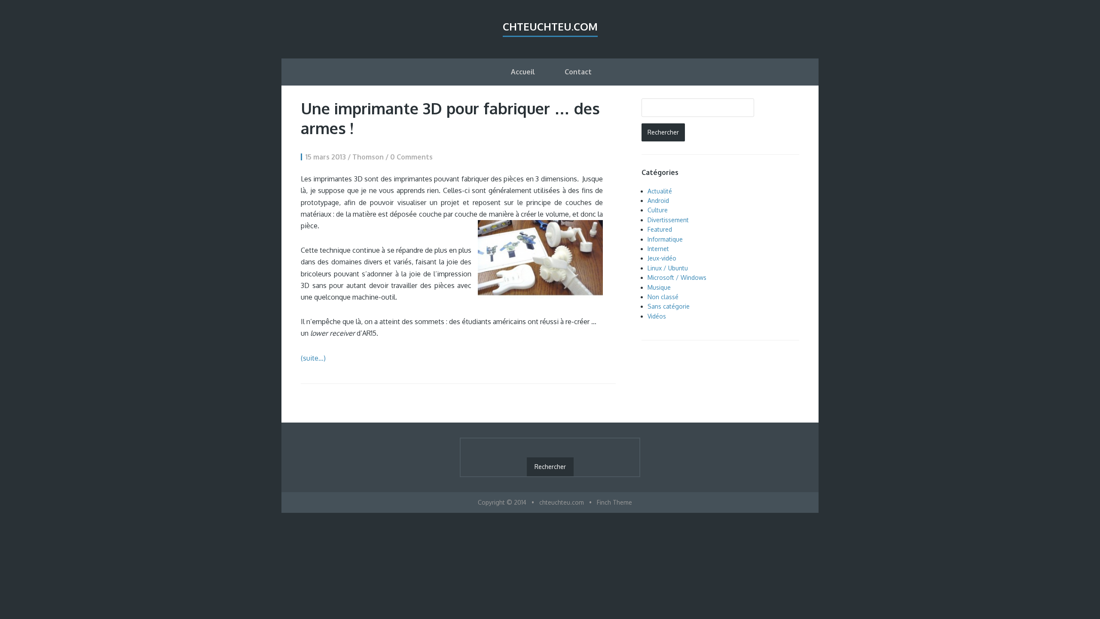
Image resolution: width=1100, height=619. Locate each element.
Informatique (665, 239)
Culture (658, 210)
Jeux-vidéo (662, 258)
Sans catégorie (669, 306)
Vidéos (657, 316)
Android (658, 200)
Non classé (663, 296)
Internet (658, 248)
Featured (660, 229)
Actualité (660, 191)
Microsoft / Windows (677, 277)
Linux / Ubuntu (668, 268)
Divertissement (668, 220)
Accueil (523, 71)
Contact (578, 71)
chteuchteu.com (550, 26)
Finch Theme (614, 502)
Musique (659, 287)
